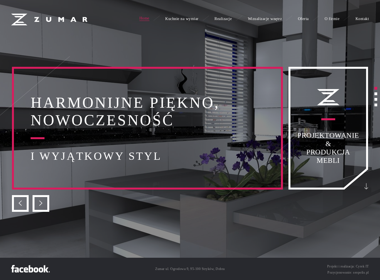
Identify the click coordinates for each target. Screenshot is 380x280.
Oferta (303, 19)
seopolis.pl (361, 272)
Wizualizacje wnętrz (265, 19)
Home (144, 18)
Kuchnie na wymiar (182, 19)
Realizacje (223, 19)
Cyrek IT (362, 266)
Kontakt (362, 19)
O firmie (332, 19)
